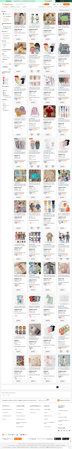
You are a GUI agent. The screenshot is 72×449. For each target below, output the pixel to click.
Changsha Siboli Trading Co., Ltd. (49, 375)
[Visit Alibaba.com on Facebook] (58, 430)
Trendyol (48, 443)
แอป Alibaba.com (50, 438)
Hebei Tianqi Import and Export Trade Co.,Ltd (48, 66)
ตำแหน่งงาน (4, 419)
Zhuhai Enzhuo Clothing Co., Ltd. (19, 160)
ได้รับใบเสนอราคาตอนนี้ (42, 400)
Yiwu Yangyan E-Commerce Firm (34, 314)
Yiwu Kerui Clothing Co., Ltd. (63, 253)
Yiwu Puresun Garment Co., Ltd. (63, 220)
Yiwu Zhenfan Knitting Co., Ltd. (34, 97)
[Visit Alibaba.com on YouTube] (69, 430)
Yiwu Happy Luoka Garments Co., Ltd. (64, 97)
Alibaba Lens (6, 438)
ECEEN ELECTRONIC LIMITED (63, 63)
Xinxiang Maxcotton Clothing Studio (34, 220)
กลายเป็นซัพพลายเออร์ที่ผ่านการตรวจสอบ (63, 421)
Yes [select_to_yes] (4, 395)
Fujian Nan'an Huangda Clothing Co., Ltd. (49, 253)
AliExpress (20, 443)
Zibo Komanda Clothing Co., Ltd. (49, 34)
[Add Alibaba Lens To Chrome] (18, 439)
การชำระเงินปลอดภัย (20, 409)
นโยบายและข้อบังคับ (19, 426)
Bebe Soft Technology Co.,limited (34, 346)
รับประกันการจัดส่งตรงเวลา (21, 415)
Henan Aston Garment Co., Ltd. (34, 64)
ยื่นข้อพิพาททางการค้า (48, 415)
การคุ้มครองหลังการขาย (20, 419)
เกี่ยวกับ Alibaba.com (6, 405)
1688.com (24, 443)
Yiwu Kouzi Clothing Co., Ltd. (19, 220)
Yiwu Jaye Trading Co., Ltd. (48, 282)
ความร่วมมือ (60, 424)
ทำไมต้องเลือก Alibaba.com (7, 409)
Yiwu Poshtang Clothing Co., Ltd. (63, 374)
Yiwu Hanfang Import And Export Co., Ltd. (63, 159)
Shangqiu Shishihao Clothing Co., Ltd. (20, 32)
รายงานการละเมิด (47, 426)
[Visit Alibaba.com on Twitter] (64, 430)
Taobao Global (40, 443)
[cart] (57, 4)
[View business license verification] (46, 447)
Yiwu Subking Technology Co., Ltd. (64, 315)
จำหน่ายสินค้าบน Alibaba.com (63, 410)
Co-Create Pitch (5, 412)
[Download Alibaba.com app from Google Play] (66, 439)
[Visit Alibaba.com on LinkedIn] (61, 430)
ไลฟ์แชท (45, 412)
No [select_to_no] (8, 395)
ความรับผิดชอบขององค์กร (6, 415)
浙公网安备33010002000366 (54, 447)
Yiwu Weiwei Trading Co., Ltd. (19, 192)
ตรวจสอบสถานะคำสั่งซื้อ (62, 417)
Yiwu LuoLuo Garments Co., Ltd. (34, 127)
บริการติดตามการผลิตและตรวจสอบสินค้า (21, 423)
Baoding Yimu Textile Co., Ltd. (19, 283)
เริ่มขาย (59, 413)
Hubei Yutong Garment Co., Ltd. (63, 282)
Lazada (36, 443)
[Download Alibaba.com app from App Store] (57, 439)
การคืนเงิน (46, 419)
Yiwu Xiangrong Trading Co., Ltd (19, 375)
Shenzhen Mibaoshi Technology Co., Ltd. (19, 346)
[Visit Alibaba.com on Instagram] (67, 430)
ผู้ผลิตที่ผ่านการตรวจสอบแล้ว (35, 409)
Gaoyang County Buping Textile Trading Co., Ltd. (34, 374)
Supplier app (33, 438)
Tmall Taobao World (30, 443)
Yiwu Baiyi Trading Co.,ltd (62, 192)
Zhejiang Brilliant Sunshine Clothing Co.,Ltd (33, 34)
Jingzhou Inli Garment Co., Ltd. (63, 129)
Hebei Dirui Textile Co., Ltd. (18, 97)
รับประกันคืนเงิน (19, 412)
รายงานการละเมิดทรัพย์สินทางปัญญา (49, 423)
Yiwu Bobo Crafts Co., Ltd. (47, 126)
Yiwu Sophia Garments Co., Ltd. (48, 97)
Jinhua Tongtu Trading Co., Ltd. (19, 125)
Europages (52, 443)
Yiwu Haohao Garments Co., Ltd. (19, 252)
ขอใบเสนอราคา (33, 412)
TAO (45, 443)
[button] (43, 4)
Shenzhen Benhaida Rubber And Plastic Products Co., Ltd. (63, 345)
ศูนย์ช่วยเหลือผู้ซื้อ (47, 409)
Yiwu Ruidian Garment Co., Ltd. (34, 253)
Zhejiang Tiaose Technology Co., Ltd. (34, 284)
